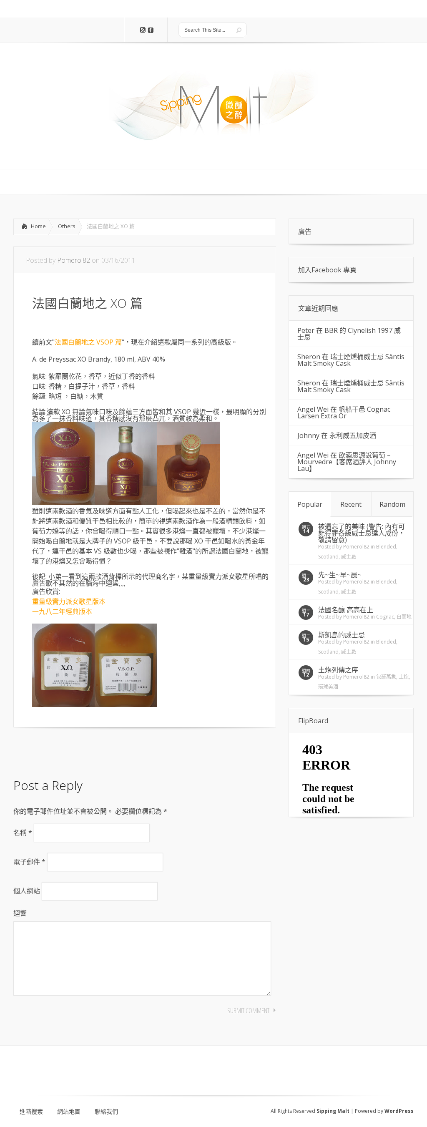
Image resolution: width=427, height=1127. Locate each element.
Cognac (385, 616)
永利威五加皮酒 (352, 435)
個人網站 (26, 891)
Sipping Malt (332, 1110)
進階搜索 (31, 1111)
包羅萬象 (386, 676)
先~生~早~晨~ (340, 574)
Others (66, 226)
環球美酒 (328, 686)
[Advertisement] (80, 750)
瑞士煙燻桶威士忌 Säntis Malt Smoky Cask (350, 360)
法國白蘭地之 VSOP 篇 (88, 342)
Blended (386, 546)
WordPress (399, 1110)
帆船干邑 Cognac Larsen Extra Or (343, 412)
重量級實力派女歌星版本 (69, 601)
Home (38, 226)
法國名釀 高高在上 (345, 609)
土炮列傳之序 (338, 669)
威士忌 (348, 556)
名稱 (22, 832)
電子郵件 (29, 861)
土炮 (404, 676)
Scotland (328, 556)
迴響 (20, 913)
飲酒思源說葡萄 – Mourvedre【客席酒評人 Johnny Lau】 (346, 461)
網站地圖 (68, 1111)
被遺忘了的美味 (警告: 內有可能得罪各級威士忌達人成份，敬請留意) (361, 533)
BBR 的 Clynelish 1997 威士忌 (349, 334)
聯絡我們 (106, 1111)
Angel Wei (313, 409)
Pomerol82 (73, 260)
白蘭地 (404, 616)
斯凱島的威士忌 (341, 634)
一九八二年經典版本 (62, 611)
